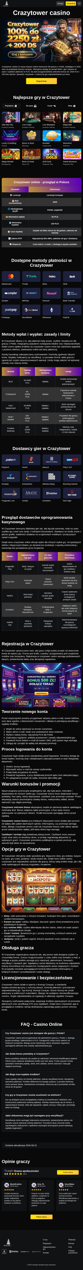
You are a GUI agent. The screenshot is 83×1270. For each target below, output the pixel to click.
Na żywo (29, 106)
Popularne (9, 106)
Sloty (70, 106)
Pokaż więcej (41, 1217)
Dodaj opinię (68, 1172)
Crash (49, 106)
